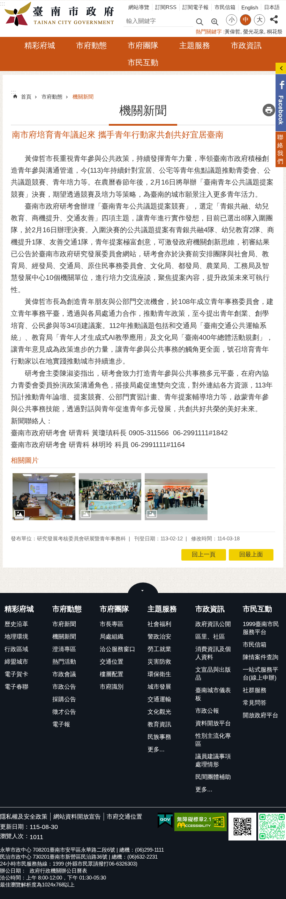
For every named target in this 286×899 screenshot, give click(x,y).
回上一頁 (204, 554)
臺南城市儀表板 (213, 694)
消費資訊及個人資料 (213, 653)
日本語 (272, 7)
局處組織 (111, 636)
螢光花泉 (253, 31)
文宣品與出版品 (213, 673)
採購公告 (64, 699)
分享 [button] (274, 15)
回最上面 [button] (251, 554)
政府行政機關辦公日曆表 (58, 871)
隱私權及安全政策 (23, 816)
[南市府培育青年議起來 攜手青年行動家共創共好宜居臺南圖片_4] (242, 827)
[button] (44, 496)
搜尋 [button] (199, 21)
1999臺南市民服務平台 (261, 628)
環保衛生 (159, 674)
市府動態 (91, 45)
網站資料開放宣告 (77, 816)
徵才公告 (64, 712)
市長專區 (111, 624)
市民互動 (143, 62)
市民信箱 (224, 7)
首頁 (26, 97)
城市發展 (159, 686)
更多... (156, 749)
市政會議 (64, 674)
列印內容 (269, 110)
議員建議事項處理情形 (213, 760)
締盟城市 (16, 661)
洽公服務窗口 (117, 649)
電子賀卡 (16, 674)
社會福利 (159, 624)
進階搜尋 (214, 21)
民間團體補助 (213, 777)
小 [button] (232, 19)
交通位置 (111, 661)
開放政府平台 (260, 715)
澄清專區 (64, 649)
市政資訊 (246, 45)
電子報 (61, 724)
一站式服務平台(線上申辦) (260, 673)
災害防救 (159, 661)
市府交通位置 (124, 816)
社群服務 (254, 690)
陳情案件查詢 (260, 657)
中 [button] (246, 19)
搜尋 (129, 20)
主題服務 (194, 45)
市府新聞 (64, 624)
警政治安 (159, 636)
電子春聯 (16, 686)
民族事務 (159, 737)
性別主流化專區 (213, 740)
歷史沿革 (16, 624)
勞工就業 (159, 649)
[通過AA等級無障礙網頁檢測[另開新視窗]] (200, 822)
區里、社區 (210, 636)
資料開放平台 (213, 723)
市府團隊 (143, 45)
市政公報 (207, 711)
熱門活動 (64, 661)
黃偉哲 (232, 31)
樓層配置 (111, 674)
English (249, 7)
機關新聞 (83, 97)
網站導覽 (138, 7)
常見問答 (254, 702)
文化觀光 (159, 712)
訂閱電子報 (195, 7)
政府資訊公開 (213, 624)
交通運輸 (159, 699)
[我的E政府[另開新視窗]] (165, 821)
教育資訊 (159, 724)
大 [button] (260, 19)
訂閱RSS (165, 7)
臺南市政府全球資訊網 (61, 14)
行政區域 (16, 649)
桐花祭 (275, 31)
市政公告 (64, 686)
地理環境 (16, 636)
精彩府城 (39, 45)
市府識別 (111, 686)
